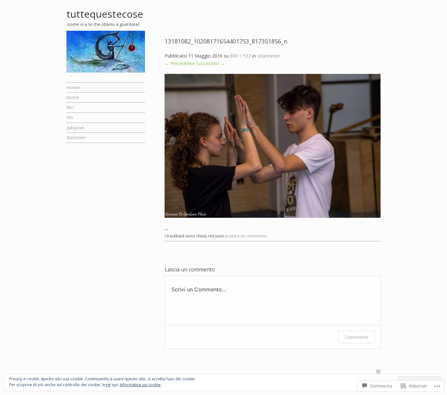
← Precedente (180, 63)
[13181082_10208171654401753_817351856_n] (273, 216)
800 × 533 (240, 56)
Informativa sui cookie (140, 384)
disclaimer (76, 137)
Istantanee (268, 56)
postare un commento (245, 236)
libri (70, 107)
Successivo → (210, 63)
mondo (73, 87)
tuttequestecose (104, 14)
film (69, 117)
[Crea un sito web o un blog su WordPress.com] (378, 372)
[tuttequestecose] (105, 52)
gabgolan (75, 127)
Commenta (356, 337)
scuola (72, 97)
